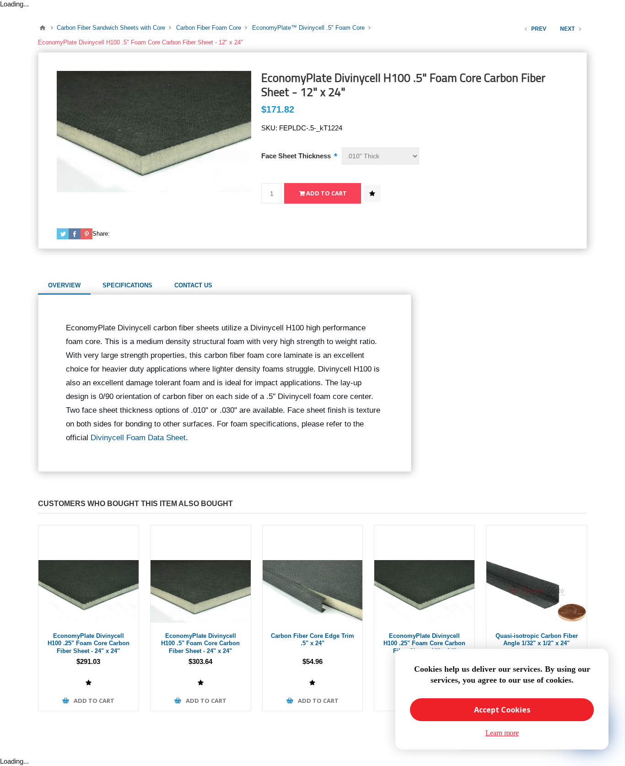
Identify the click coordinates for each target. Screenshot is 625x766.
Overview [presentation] (64, 285)
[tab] (64, 285)
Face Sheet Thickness (297, 156)
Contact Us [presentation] (193, 285)
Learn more (502, 733)
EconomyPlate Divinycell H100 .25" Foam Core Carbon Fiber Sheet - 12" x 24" (424, 643)
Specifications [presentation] (127, 285)
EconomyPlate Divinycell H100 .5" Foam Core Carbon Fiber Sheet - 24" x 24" (200, 643)
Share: (101, 233)
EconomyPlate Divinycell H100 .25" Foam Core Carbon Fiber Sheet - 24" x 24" (88, 643)
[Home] (42, 28)
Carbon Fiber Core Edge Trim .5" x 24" (312, 639)
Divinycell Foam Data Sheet (138, 437)
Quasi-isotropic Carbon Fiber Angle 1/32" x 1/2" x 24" (537, 639)
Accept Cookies (502, 709)
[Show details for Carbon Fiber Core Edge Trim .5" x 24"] (313, 575)
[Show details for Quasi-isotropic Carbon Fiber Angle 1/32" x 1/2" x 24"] (536, 575)
